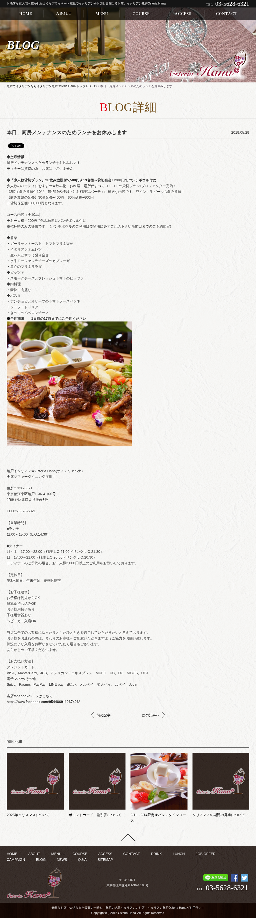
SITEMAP (105, 860)
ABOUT (34, 854)
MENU (56, 854)
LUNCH (179, 854)
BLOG (93, 86)
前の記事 (103, 715)
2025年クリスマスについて (28, 815)
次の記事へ (151, 715)
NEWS (62, 860)
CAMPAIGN (16, 860)
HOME (12, 854)
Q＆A (82, 860)
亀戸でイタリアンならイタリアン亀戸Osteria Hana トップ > (48, 86)
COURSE (79, 854)
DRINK (156, 854)
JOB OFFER (206, 854)
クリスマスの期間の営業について (218, 815)
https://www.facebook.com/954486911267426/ (43, 702)
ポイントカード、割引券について (95, 815)
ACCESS (105, 854)
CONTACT (131, 854)
